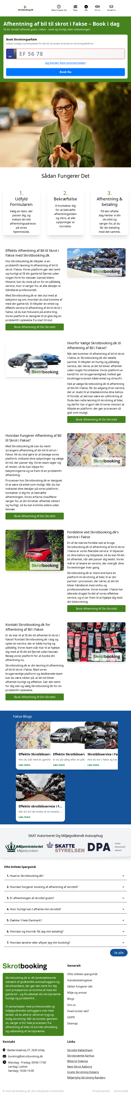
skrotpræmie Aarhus (80, 1055)
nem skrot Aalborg (79, 1066)
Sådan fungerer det (79, 986)
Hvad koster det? (78, 1011)
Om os (71, 1005)
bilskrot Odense (77, 1061)
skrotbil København (80, 1050)
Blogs (70, 999)
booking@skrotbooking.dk (25, 1056)
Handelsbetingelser (79, 980)
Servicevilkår (121, 1091)
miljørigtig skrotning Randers (86, 1077)
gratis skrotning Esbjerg (83, 1072)
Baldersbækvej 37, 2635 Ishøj (26, 1050)
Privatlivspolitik (101, 1091)
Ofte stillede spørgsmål (82, 974)
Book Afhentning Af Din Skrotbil (34, 327)
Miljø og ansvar (77, 992)
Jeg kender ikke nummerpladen (65, 63)
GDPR (71, 1017)
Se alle (118, 953)
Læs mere (24, 764)
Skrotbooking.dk (21, 1091)
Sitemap (72, 1023)
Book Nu (65, 72)
